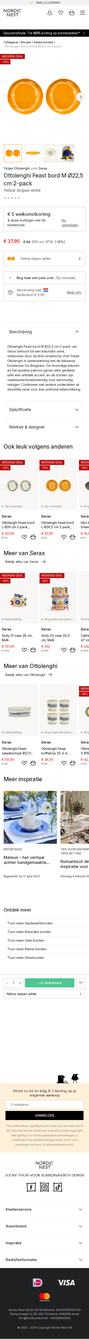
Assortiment (16, 1226)
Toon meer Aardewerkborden (30, 923)
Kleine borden (43, 42)
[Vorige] (8, 97)
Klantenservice (18, 1209)
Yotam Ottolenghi (17, 168)
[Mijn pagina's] (49, 12)
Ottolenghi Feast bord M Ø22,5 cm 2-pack (33, 46)
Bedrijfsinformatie (21, 1260)
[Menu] (82, 12)
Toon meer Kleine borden (26, 949)
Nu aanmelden (70, 222)
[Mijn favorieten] (60, 12)
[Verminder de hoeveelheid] (7, 982)
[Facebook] (31, 1186)
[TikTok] (57, 1186)
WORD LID (64, 3)
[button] (12, 198)
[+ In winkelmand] (33, 536)
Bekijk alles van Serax (22, 562)
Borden (26, 42)
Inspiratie (13, 1243)
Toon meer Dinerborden (25, 958)
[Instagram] (44, 1186)
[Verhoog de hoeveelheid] (20, 982)
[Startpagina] (12, 12)
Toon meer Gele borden (25, 940)
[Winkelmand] (71, 12)
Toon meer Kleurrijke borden (29, 932)
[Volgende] (80, 97)
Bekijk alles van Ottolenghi (25, 675)
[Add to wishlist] (24, 537)
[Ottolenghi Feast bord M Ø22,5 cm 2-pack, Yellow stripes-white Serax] (44, 96)
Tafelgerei (11, 42)
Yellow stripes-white (21, 994)
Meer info (74, 292)
